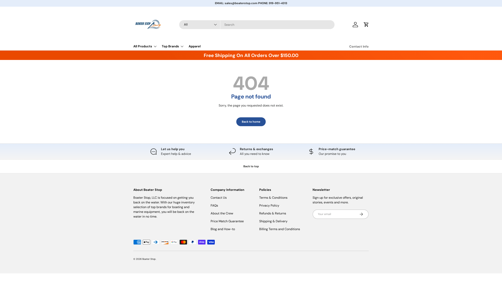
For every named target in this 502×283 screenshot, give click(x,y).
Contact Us (219, 198)
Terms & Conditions (273, 198)
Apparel (195, 46)
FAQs (214, 205)
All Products (142, 46)
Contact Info (359, 46)
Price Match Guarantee (227, 221)
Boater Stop (149, 259)
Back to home (251, 121)
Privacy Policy (269, 205)
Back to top (251, 166)
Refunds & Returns (272, 213)
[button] (366, 24)
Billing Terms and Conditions (279, 229)
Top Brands (170, 46)
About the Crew (222, 213)
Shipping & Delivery (273, 221)
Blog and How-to (223, 229)
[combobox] (257, 24)
